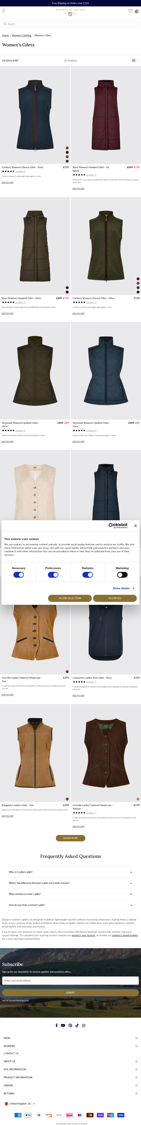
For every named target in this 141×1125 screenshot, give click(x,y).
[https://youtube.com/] (63, 1025)
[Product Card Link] (35, 115)
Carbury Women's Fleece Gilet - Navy (22, 167)
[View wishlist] (130, 11)
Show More (70, 838)
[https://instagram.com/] (84, 1025)
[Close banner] (135, 525)
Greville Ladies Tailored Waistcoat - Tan (22, 679)
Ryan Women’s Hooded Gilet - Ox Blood (91, 169)
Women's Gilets (43, 35)
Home (5, 35)
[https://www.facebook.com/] (56, 1025)
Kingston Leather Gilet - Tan (18, 805)
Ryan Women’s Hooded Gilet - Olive (21, 298)
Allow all (115, 598)
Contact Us (11, 1053)
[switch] (53, 575)
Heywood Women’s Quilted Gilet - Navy (91, 424)
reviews (20, 171)
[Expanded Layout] (137, 60)
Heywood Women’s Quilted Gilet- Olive (20, 424)
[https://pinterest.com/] (70, 1025)
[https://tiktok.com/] (77, 1025)
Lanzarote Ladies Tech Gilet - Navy (92, 677)
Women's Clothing (21, 35)
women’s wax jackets (83, 935)
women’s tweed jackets (125, 935)
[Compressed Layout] (133, 60)
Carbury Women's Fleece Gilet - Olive (93, 298)
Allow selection (70, 598)
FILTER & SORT (10, 60)
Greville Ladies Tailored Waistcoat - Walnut (93, 807)
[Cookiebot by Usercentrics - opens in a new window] (111, 525)
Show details (121, 588)
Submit (70, 992)
